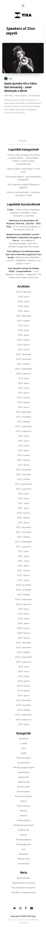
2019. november (23, 647)
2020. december (23, 585)
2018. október (23, 710)
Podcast (23, 815)
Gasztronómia (23, 762)
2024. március (23, 397)
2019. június (23, 671)
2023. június (23, 440)
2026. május (23, 306)
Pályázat (23, 810)
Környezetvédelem (23, 796)
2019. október (23, 652)
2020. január (23, 637)
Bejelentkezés (23, 878)
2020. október (23, 594)
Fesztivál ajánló (23, 758)
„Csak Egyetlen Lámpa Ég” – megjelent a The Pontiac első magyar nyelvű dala (23, 274)
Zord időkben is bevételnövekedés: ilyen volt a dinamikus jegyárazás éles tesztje (23, 243)
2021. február (23, 575)
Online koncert (23, 806)
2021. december (23, 527)
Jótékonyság (23, 782)
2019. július (23, 666)
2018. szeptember (23, 714)
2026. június (23, 301)
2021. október (23, 537)
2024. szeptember (23, 368)
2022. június (23, 498)
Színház (23, 834)
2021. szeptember (23, 541)
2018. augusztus (23, 719)
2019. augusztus (23, 662)
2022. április (23, 508)
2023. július (23, 436)
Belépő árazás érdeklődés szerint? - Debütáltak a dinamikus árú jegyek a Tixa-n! (23, 237)
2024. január (23, 407)
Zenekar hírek (23, 858)
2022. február (23, 517)
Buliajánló (23, 738)
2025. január (23, 349)
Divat (23, 748)
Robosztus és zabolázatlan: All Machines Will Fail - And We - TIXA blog (24, 223)
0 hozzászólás (34, 95)
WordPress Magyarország (23, 892)
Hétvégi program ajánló (23, 767)
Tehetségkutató (23, 844)
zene (23, 849)
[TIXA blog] (23, 23)
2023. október (23, 421)
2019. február (23, 690)
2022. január (23, 522)
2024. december (23, 354)
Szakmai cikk (23, 830)
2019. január (23, 695)
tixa (10, 78)
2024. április (23, 392)
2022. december (23, 469)
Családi (23, 743)
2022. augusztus (23, 489)
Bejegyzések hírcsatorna (23, 882)
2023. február (23, 460)
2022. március (23, 513)
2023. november (23, 416)
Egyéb (23, 753)
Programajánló (23, 820)
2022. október (23, 479)
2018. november (23, 705)
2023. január (23, 464)
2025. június (23, 330)
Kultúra (23, 801)
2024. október (23, 364)
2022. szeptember (23, 484)
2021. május (23, 561)
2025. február (23, 344)
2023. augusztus (23, 431)
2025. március (23, 340)
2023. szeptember (23, 426)
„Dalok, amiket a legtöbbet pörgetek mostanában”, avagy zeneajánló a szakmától (25, 212)
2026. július (23, 296)
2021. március (23, 570)
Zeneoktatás (23, 863)
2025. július (23, 325)
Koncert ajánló (21, 95)
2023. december (23, 412)
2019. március (23, 686)
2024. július (23, 378)
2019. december (23, 642)
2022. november (23, 474)
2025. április (23, 335)
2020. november (23, 589)
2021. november (23, 532)
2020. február (23, 633)
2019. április (23, 681)
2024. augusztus (23, 373)
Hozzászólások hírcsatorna (24, 887)
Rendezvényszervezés (23, 825)
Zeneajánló (24, 854)
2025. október (23, 320)
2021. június (23, 556)
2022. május (23, 503)
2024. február (23, 402)
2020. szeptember (23, 599)
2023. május (23, 445)
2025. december (23, 316)
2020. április (23, 623)
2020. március (23, 628)
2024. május (23, 388)
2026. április (23, 311)
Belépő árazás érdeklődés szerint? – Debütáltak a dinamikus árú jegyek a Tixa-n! (23, 260)
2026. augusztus (23, 291)
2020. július (23, 609)
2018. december (23, 700)
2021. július (23, 551)
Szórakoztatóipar (23, 839)
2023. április (23, 450)
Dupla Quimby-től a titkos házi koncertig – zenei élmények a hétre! (20, 87)
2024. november (23, 359)
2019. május (23, 676)
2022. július (23, 493)
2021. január (23, 580)
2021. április (23, 565)
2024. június (23, 383)
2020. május (23, 618)
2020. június (23, 613)
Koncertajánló (23, 791)
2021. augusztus (23, 546)
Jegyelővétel (23, 772)
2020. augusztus (23, 604)
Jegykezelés (23, 777)
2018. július (23, 724)
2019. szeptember (23, 657)
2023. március (23, 455)
